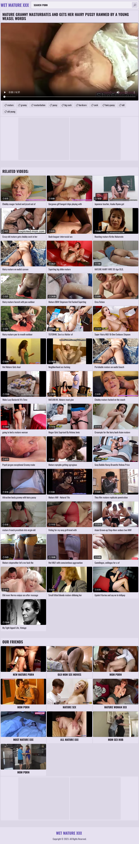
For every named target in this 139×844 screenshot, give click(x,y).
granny (24, 105)
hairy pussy (110, 105)
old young (11, 111)
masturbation (39, 105)
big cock (68, 105)
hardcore (83, 105)
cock (96, 105)
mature (10, 105)
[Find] (135, 5)
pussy (55, 105)
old (123, 105)
